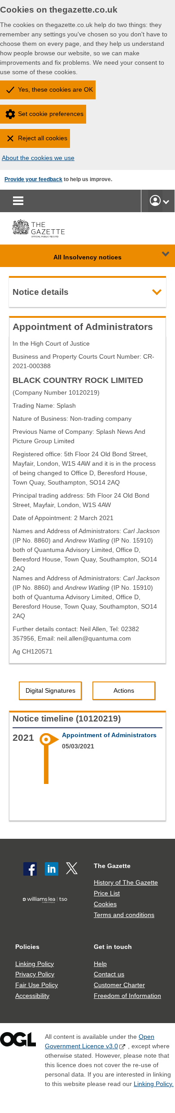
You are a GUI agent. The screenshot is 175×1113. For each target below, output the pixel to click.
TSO (46, 914)
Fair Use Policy (36, 984)
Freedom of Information (127, 995)
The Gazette (112, 865)
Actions (124, 690)
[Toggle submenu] (166, 201)
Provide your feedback (33, 179)
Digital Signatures (50, 690)
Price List (107, 893)
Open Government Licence (18, 1041)
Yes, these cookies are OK (55, 89)
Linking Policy (34, 963)
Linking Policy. (154, 1083)
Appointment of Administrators (109, 735)
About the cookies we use (38, 157)
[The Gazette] (38, 228)
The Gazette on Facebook (30, 869)
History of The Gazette (126, 882)
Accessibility (32, 995)
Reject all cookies (42, 138)
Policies (27, 946)
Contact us (109, 974)
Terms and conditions (124, 914)
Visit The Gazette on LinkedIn (51, 869)
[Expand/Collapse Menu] (159, 256)
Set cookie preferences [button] (50, 113)
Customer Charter (119, 984)
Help (100, 963)
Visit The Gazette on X (72, 869)
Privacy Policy (34, 974)
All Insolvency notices (87, 257)
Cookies (105, 904)
